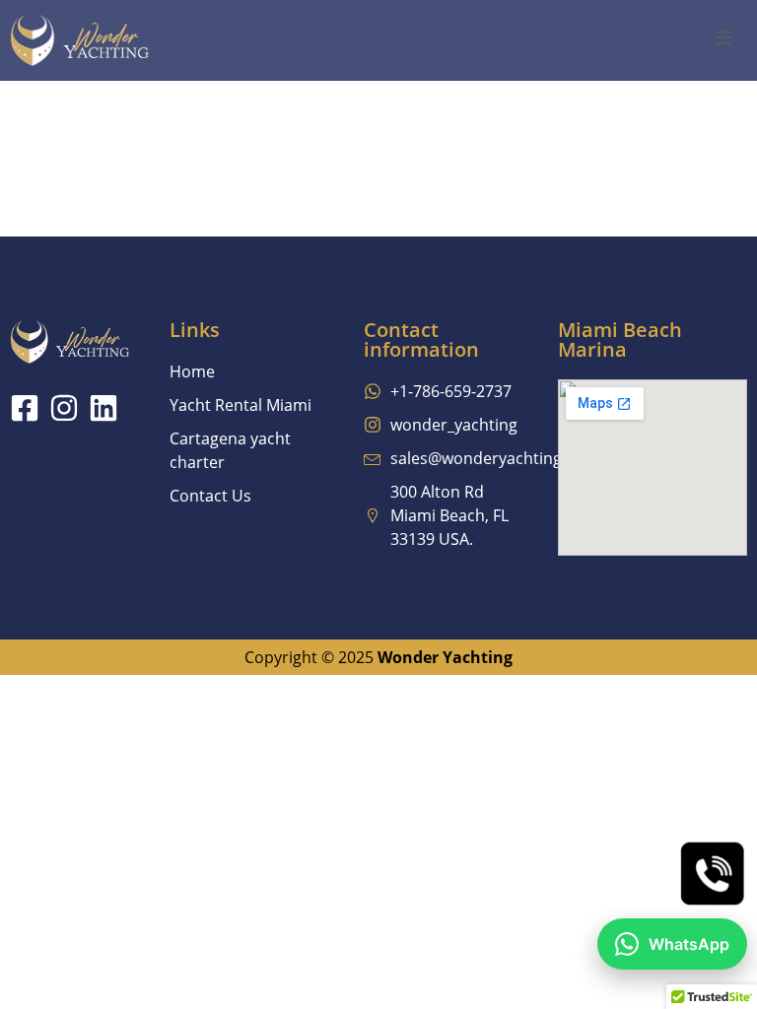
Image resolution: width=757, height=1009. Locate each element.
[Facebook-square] (24, 408)
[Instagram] (64, 408)
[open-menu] (723, 40)
